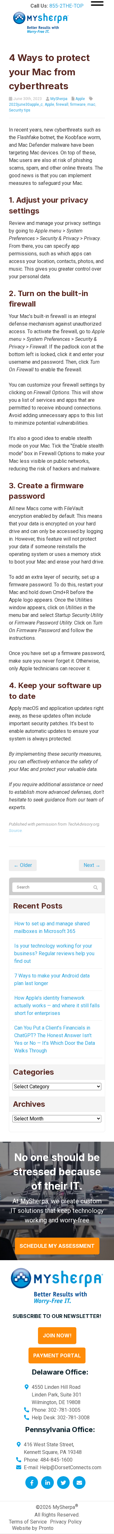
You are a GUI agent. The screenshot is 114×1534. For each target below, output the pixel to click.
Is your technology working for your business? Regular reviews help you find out (54, 953)
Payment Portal (57, 1355)
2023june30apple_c (26, 104)
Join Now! (57, 1335)
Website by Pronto (33, 1528)
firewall (62, 104)
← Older (23, 865)
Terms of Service (28, 1522)
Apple (80, 99)
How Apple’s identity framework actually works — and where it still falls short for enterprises (57, 1005)
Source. (16, 830)
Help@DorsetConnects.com (70, 1467)
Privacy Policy (66, 1522)
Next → (92, 865)
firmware (78, 104)
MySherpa (58, 99)
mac (91, 104)
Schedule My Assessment (57, 1246)
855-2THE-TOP (66, 6)
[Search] (96, 887)
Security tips (19, 110)
